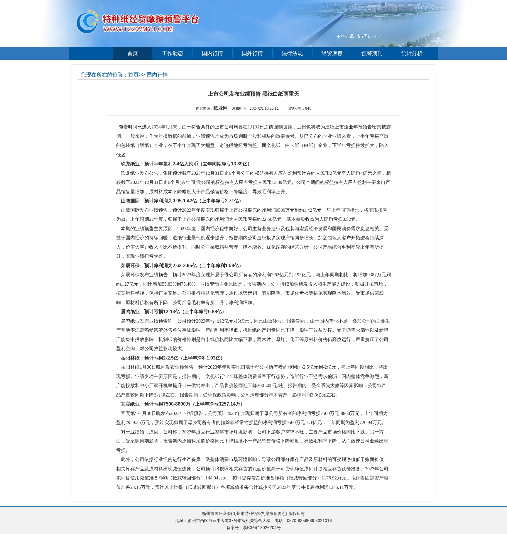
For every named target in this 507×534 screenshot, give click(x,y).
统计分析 (411, 53)
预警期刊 (372, 53)
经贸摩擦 (332, 53)
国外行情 (252, 53)
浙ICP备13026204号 (262, 527)
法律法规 (292, 53)
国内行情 (212, 53)
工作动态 (172, 53)
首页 (132, 53)
